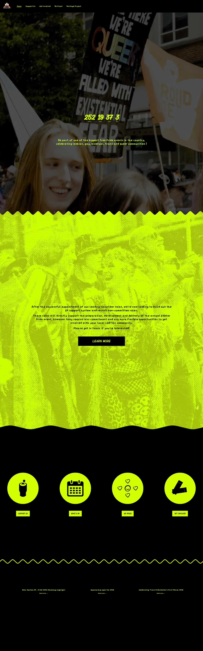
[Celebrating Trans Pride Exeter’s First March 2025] (161, 586)
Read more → (43, 593)
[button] (185, 583)
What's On (75, 514)
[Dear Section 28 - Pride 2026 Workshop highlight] (43, 586)
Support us (23, 514)
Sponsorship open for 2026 (102, 590)
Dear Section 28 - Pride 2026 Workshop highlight (43, 590)
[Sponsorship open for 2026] (102, 586)
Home (19, 6)
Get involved (180, 514)
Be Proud (128, 514)
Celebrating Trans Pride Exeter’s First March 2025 (161, 590)
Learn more (101, 341)
